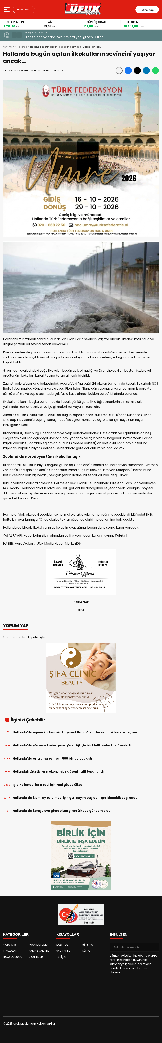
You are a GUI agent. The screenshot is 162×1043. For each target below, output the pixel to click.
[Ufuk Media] (83, 9)
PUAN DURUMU (38, 945)
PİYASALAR (10, 951)
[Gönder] (154, 947)
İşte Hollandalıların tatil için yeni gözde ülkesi (48, 785)
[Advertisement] (27, 986)
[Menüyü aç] (7, 9)
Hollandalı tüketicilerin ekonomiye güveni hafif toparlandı (58, 771)
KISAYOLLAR (67, 934)
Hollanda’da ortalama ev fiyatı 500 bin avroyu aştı (52, 758)
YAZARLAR (9, 945)
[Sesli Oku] (119, 70)
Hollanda (22, 46)
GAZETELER (36, 957)
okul (81, 610)
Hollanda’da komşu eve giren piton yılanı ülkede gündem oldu (61, 811)
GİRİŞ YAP (88, 945)
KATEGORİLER (16, 934)
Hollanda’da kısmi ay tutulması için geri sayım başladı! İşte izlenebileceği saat (75, 798)
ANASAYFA (8, 46)
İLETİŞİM (61, 957)
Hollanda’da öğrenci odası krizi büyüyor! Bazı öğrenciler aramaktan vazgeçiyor (75, 732)
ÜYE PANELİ (63, 951)
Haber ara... (24, 9)
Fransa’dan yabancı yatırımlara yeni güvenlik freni (64, 37)
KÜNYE (86, 951)
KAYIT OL (62, 945)
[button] (14, 35)
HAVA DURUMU (12, 957)
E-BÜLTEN (118, 934)
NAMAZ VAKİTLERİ (40, 951)
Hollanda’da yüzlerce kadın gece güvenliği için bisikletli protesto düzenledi (72, 745)
